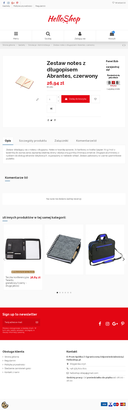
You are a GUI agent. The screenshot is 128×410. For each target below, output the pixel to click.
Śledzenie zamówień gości (17, 368)
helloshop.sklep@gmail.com (84, 373)
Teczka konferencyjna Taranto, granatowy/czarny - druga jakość (17, 281)
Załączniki (61, 140)
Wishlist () (120, 3)
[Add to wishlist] (95, 99)
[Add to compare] (51, 109)
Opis (8, 140)
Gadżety (6, 6)
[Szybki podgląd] (27, 273)
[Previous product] (123, 45)
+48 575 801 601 (78, 368)
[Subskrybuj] (37, 322)
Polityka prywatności (23, 6)
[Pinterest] (55, 120)
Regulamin (41, 6)
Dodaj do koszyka (77, 99)
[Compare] (23, 273)
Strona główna (11, 357)
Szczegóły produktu (33, 140)
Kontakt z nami (11, 372)
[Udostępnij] (48, 120)
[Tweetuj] (51, 120)
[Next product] (125, 45)
